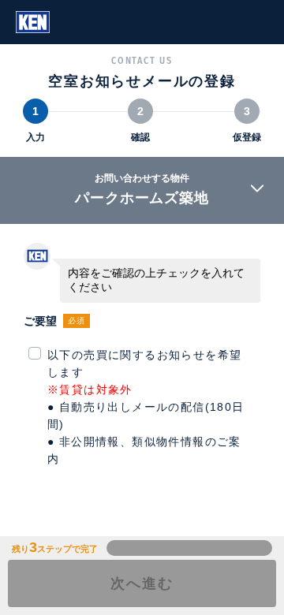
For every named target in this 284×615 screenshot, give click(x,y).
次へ (142, 583)
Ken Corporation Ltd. (33, 22)
